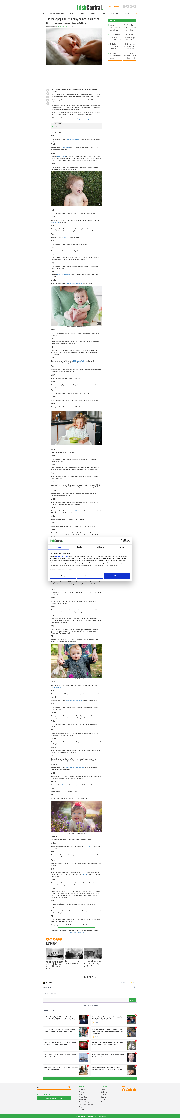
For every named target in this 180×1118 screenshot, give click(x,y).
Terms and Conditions (86, 1104)
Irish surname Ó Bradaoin (74, 283)
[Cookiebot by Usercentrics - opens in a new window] (122, 540)
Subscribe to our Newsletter (54, 1098)
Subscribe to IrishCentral (76, 932)
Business (104, 1092)
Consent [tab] (58, 547)
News (103, 1090)
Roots (103, 1102)
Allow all (117, 576)
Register (82, 1107)
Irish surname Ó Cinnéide (74, 700)
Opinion (103, 1095)
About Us (82, 1095)
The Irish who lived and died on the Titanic (73, 962)
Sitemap (82, 1109)
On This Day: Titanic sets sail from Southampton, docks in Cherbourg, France (54, 965)
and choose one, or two (83, 120)
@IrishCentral (62, 26)
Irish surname (61, 156)
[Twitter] (127, 6)
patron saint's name (63, 275)
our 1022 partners (61, 556)
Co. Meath (85, 874)
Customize (88, 576)
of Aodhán (65, 237)
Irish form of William (79, 361)
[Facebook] (124, 6)
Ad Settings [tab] (100, 547)
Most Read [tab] (113, 20)
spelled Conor (55, 222)
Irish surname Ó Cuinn (73, 511)
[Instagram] (131, 6)
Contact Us (83, 1097)
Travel (103, 1099)
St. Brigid (88, 846)
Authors (82, 1090)
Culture (103, 1097)
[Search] (136, 14)
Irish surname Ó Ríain (73, 139)
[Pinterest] (134, 6)
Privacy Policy (84, 1102)
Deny (63, 576)
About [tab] (122, 547)
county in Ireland (56, 687)
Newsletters (115, 6)
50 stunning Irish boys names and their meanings (69, 127)
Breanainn (66, 147)
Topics (81, 1092)
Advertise (82, 1099)
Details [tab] (79, 547)
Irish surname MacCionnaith (75, 767)
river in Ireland (63, 785)
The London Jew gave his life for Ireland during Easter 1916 (92, 963)
